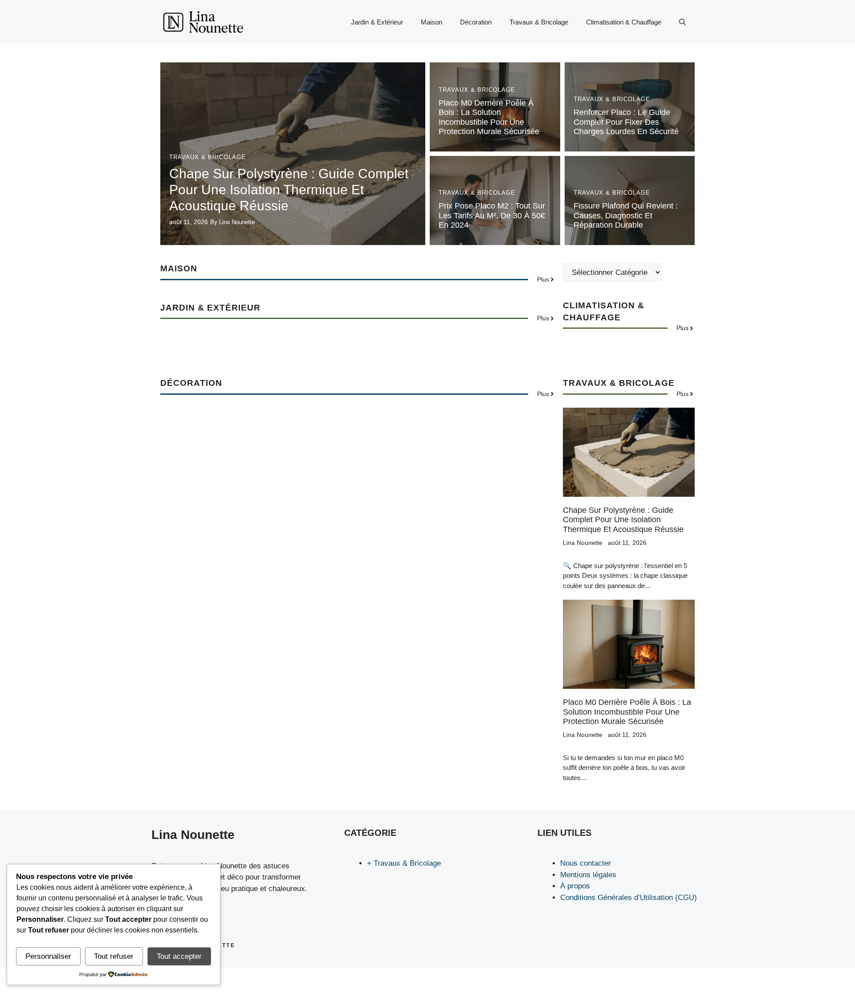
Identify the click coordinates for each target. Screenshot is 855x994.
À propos (575, 886)
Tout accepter (179, 956)
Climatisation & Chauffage (623, 22)
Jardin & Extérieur (377, 22)
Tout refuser (114, 956)
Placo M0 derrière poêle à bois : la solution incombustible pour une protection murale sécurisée (489, 117)
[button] (682, 22)
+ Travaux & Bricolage (404, 863)
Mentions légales (588, 875)
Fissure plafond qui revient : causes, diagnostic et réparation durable (626, 215)
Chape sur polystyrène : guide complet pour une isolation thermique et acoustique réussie (288, 189)
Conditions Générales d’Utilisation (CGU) (628, 897)
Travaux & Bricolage (538, 22)
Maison (431, 22)
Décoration (476, 22)
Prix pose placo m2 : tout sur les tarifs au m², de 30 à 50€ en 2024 (492, 215)
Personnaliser (48, 956)
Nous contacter (585, 863)
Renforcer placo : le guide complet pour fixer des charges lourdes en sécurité (626, 122)
